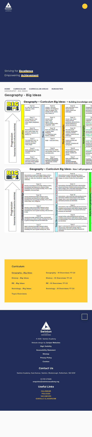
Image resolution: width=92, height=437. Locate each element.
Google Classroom (46, 399)
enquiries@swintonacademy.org (46, 382)
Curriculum (19, 89)
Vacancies (46, 396)
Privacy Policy (46, 358)
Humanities (57, 89)
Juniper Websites (53, 343)
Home (7, 89)
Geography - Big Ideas (16, 91)
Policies (46, 394)
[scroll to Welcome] (84, 317)
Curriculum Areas (38, 89)
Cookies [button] (46, 361)
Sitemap (46, 354)
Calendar (46, 391)
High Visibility (46, 346)
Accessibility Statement (46, 350)
